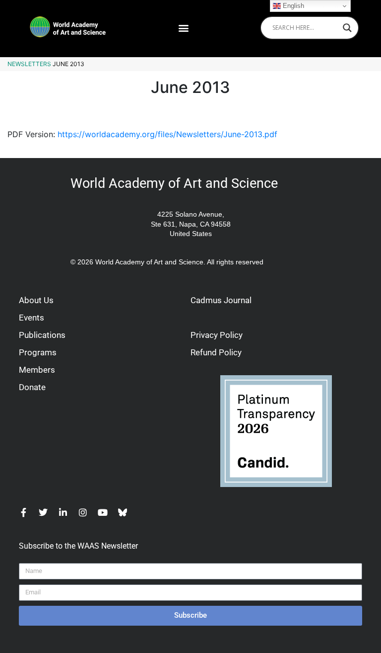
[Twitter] (43, 512)
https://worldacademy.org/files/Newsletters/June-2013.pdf (167, 134)
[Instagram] (82, 512)
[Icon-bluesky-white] (122, 512)
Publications (42, 335)
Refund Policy (216, 352)
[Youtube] (102, 512)
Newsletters (29, 64)
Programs (38, 352)
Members (37, 370)
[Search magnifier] (347, 28)
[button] (183, 27)
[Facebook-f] (23, 512)
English (292, 5)
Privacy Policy (216, 335)
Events (31, 318)
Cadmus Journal (221, 300)
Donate (32, 387)
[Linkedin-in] (63, 512)
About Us (36, 300)
